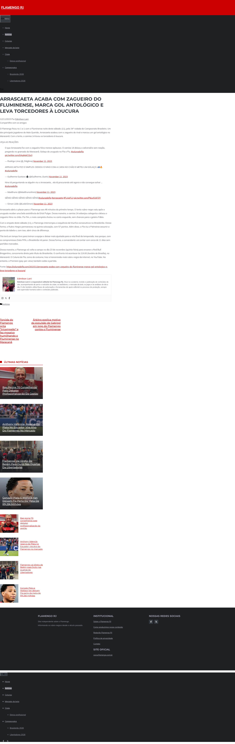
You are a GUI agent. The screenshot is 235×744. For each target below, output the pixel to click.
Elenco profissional (18, 61)
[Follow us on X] (8, 741)
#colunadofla (77, 151)
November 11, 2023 (42, 161)
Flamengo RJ (12, 7)
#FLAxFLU (68, 198)
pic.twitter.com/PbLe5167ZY (87, 198)
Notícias (8, 34)
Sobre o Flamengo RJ (102, 621)
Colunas (8, 41)
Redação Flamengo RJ (102, 632)
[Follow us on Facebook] (3, 741)
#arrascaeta (57, 198)
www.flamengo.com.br (102, 655)
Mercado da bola (12, 47)
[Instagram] (2, 298)
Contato (96, 644)
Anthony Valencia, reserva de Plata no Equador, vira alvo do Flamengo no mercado (21, 427)
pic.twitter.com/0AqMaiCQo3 (18, 155)
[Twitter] (6, 298)
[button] (2, 89)
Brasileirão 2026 (17, 74)
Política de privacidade (103, 638)
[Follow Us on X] (156, 622)
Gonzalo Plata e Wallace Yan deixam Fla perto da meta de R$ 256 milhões (20, 501)
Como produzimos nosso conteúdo (108, 627)
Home (7, 28)
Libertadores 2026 (17, 81)
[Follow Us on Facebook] (151, 622)
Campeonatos (11, 67)
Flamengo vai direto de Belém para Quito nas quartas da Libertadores (21, 464)
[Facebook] (9, 298)
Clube (7, 54)
